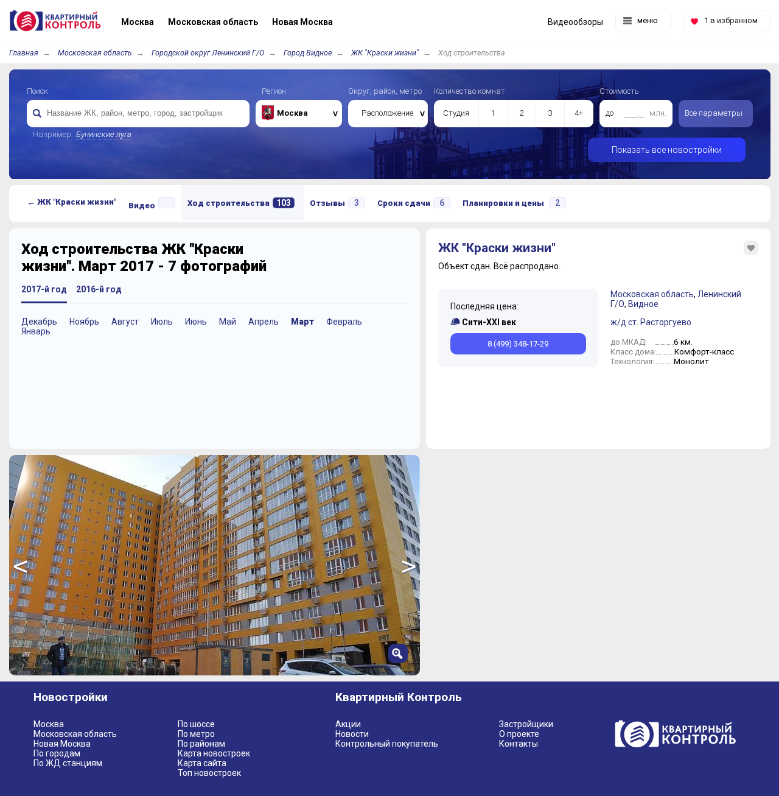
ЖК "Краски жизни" (385, 52)
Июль (162, 321)
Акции (348, 724)
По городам (56, 753)
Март (302, 321)
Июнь (196, 321)
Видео (141, 205)
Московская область (95, 52)
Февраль (344, 321)
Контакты (518, 743)
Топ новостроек (209, 773)
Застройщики (526, 724)
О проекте (519, 734)
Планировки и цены (511, 203)
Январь (36, 331)
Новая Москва (62, 743)
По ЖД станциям (67, 763)
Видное (643, 304)
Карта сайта (202, 763)
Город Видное (308, 52)
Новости (352, 734)
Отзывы (334, 203)
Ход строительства (239, 203)
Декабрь (39, 321)
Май (227, 321)
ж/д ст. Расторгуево (650, 322)
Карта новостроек (214, 753)
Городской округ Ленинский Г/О (208, 52)
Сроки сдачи (410, 203)
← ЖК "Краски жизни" (71, 201)
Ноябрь (84, 321)
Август (125, 321)
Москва (48, 724)
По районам (201, 743)
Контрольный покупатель (386, 743)
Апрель (263, 321)
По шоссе (196, 724)
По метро (196, 734)
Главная (23, 52)
